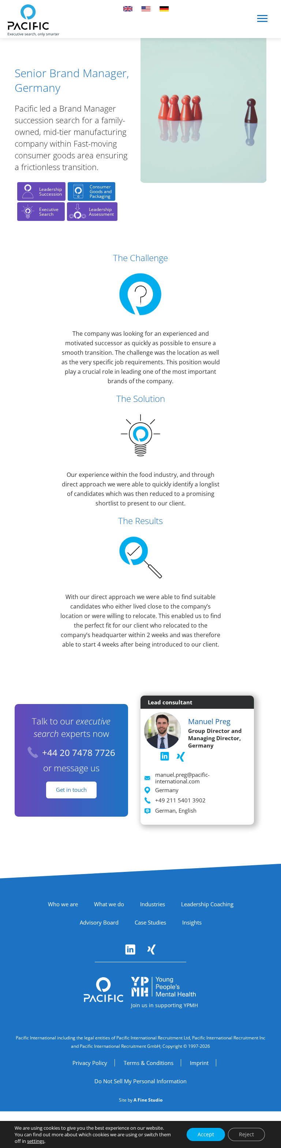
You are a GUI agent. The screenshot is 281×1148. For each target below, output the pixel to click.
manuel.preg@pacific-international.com (182, 778)
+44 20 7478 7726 (78, 752)
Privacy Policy (89, 1062)
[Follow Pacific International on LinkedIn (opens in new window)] (130, 949)
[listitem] (164, 756)
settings (35, 1141)
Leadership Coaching (207, 904)
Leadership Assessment (101, 211)
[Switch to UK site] (128, 9)
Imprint (199, 1062)
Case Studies (150, 922)
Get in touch (71, 789)
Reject (246, 1134)
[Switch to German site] (164, 9)
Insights (192, 922)
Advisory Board (99, 922)
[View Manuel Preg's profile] (162, 729)
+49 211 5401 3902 (180, 800)
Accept (206, 1134)
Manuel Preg (209, 721)
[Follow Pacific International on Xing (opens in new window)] (151, 949)
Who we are (63, 904)
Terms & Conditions (148, 1062)
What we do (109, 904)
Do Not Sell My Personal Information (140, 1081)
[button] (263, 21)
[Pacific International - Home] (33, 20)
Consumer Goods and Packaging (101, 191)
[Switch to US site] (146, 9)
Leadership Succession (50, 191)
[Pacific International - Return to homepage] (103, 989)
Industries (152, 904)
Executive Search (49, 211)
